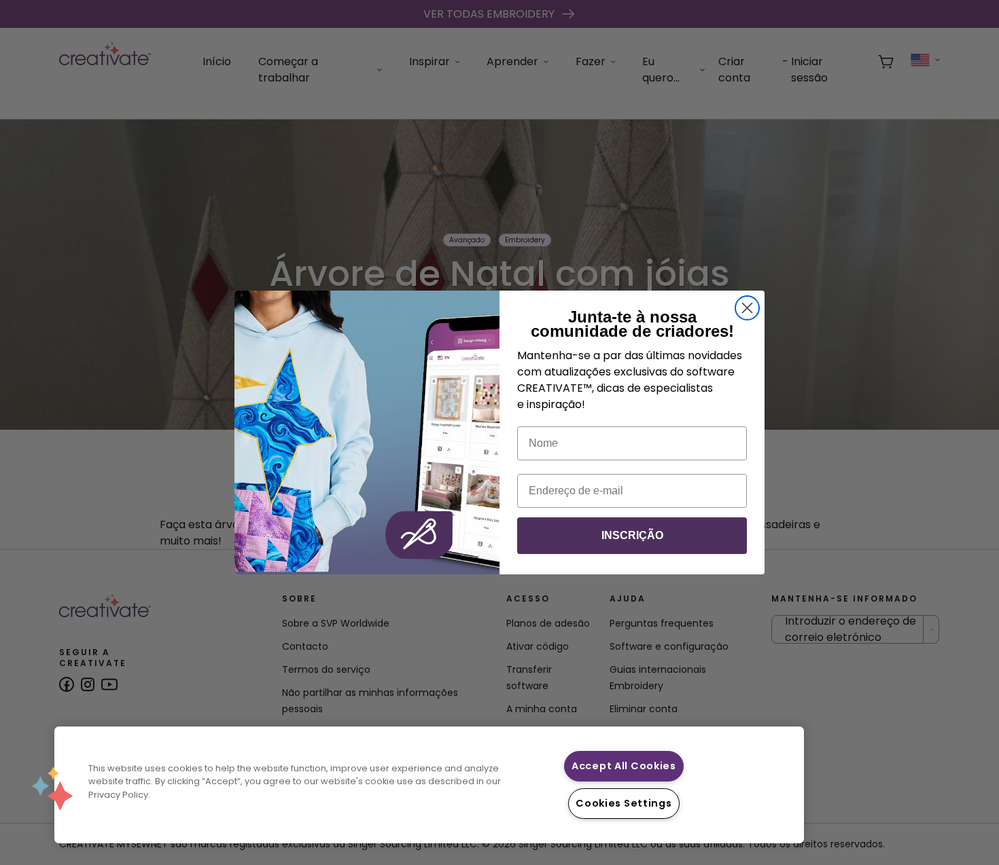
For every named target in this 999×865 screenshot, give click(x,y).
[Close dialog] (747, 308)
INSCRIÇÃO (632, 535)
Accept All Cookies (624, 766)
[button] (52, 788)
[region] (429, 784)
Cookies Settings (624, 803)
